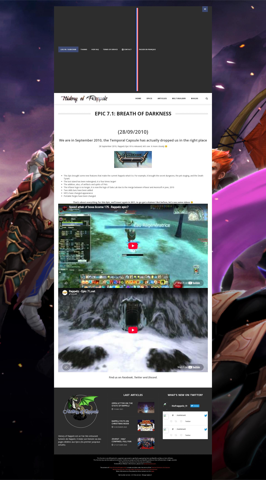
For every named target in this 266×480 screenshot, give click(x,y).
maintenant (181, 415)
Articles (162, 98)
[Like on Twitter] (182, 421)
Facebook (127, 377)
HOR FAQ (95, 49)
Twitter (138, 377)
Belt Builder (179, 98)
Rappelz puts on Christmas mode (120, 422)
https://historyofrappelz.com (117, 467)
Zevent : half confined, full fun (121, 440)
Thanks (83, 49)
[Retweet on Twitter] (176, 421)
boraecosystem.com (150, 464)
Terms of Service (110, 49)
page (152, 471)
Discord (152, 377)
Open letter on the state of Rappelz (122, 404)
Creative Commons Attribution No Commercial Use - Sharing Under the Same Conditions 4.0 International (141, 468)
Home (138, 98)
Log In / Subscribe (68, 49)
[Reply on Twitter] (171, 421)
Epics (149, 98)
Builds (194, 98)
